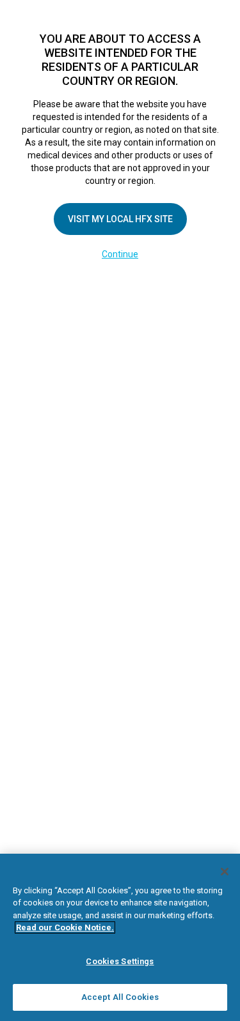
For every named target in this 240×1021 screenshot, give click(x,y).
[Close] (225, 872)
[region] (120, 937)
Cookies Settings (120, 961)
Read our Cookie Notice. (65, 927)
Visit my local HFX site (120, 219)
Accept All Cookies (120, 997)
